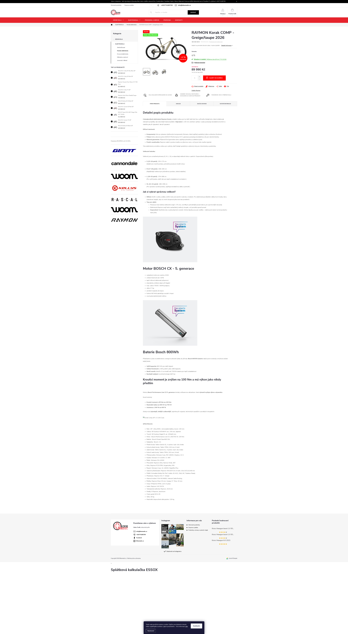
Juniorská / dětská (122, 60)
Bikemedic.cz (140, 541)
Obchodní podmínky (116, 5)
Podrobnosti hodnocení (215, 42)
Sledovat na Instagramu (173, 551)
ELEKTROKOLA (119, 44)
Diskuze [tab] (178, 103)
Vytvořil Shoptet (233, 558)
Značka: (196, 90)
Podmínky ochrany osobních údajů (198, 530)
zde (186, 626)
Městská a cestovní (122, 57)
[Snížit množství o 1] (199, 79)
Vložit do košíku (216, 78)
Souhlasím (196, 626)
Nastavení (150, 631)
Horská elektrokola (122, 51)
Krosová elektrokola (122, 54)
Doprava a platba (129, 5)
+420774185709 (141, 534)
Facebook (139, 538)
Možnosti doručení (199, 62)
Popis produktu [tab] (155, 103)
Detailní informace (226, 45)
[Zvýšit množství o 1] (199, 77)
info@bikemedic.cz (141, 531)
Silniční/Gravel (121, 47)
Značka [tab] (202, 103)
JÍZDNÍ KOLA (119, 39)
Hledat (193, 12)
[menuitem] (118, 20)
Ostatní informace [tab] (225, 103)
